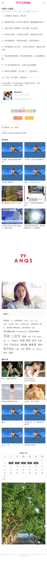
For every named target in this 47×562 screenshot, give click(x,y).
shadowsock (24, 324)
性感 (22, 340)
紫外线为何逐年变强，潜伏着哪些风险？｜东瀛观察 (34, 227)
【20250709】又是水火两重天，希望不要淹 (11, 227)
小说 (9, 341)
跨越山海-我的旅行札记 (9, 401)
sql (41, 324)
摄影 (28, 340)
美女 (28, 348)
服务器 (32, 344)
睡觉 (3, 422)
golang (31, 321)
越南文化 (39, 349)
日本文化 (14, 344)
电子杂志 (8, 348)
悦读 (28, 11)
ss (4, 327)
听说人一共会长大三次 (32, 182)
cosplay (26, 321)
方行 (5, 344)
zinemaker (33, 331)
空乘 (22, 349)
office (17, 324)
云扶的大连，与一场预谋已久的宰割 (34, 423)
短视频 (17, 349)
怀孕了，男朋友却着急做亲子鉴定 (34, 204)
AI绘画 (6, 320)
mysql (11, 324)
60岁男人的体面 (29, 445)
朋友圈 (23, 344)
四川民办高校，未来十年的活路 (29, 379)
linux (36, 321)
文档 (40, 340)
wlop (33, 327)
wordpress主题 (22, 332)
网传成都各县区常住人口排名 (12, 203)
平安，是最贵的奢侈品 (9, 378)
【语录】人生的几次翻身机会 (34, 159)
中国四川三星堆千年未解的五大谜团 (14, 133)
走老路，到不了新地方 (32, 401)
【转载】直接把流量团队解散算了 (12, 160)
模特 (40, 344)
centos (18, 320)
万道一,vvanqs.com (10, 554)
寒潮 (4, 341)
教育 (34, 340)
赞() (17, 118)
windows (26, 327)
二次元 (15, 336)
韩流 (11, 352)
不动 (6, 336)
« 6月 (3, 479)
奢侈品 (39, 337)
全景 (29, 337)
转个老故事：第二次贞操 (10, 127)
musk (5, 324)
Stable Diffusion (13, 327)
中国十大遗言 (18, 85)
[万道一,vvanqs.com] (23, 2)
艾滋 (33, 349)
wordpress (9, 331)
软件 (5, 352)
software (34, 324)
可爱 (33, 337)
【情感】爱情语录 (8, 182)
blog (12, 321)
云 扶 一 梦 (5, 445)
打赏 (29, 118)
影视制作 (15, 340)
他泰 (24, 336)
